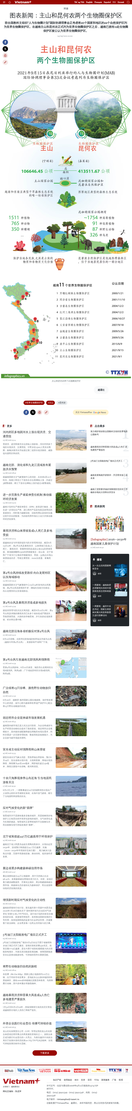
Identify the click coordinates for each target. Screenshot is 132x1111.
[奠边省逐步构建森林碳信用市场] (71, 876)
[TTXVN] (101, 1070)
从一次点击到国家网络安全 (101, 567)
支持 (83, 1080)
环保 (66, 8)
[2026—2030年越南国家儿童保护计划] (109, 523)
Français (98, 2)
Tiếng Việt (79, 2)
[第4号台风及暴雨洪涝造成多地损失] (71, 610)
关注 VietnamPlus (83, 412)
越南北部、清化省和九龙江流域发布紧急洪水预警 (27, 467)
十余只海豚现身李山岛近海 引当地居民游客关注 (27, 780)
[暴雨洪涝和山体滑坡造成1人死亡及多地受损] (71, 539)
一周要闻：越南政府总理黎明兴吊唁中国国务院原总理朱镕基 (101, 588)
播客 (99, 559)
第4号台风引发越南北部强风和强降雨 (26, 659)
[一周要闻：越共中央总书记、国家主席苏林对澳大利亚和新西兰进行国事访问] (120, 611)
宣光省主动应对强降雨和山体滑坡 (24, 749)
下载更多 (44, 1053)
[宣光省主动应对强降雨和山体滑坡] (71, 757)
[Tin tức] (124, 1070)
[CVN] (31, 1070)
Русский (121, 2)
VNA (96, 1080)
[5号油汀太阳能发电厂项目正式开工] (71, 943)
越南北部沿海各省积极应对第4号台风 (26, 631)
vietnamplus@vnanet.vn (68, 1099)
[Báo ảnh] (67, 1070)
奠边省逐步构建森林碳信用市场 (23, 868)
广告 (114, 1080)
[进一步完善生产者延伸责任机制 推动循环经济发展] (71, 503)
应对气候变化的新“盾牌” (18, 807)
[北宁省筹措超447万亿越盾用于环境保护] (71, 844)
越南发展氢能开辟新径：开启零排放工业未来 (109, 476)
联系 (121, 1080)
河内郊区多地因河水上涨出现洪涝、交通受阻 (27, 434)
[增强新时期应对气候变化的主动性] (71, 908)
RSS (76, 1080)
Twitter (5, 49)
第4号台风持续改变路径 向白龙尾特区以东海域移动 (26, 575)
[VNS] (12, 1070)
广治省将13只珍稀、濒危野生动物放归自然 (27, 690)
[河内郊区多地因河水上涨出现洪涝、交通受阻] (71, 440)
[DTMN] (48, 1070)
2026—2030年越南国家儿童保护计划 (108, 541)
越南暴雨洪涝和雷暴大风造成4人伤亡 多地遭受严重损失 (26, 997)
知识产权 (57, 1080)
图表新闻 (100, 506)
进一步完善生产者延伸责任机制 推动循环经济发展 (27, 497)
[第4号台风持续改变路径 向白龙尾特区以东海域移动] (71, 581)
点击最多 (100, 426)
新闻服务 (105, 1080)
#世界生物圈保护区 (34, 402)
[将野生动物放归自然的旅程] (71, 974)
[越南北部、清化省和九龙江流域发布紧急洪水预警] (71, 473)
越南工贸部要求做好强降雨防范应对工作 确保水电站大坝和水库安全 (109, 490)
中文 (114, 2)
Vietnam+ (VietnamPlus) (23, 2)
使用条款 (68, 1080)
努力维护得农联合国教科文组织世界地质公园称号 (109, 433)
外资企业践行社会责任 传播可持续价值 (27, 1023)
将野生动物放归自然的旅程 (20, 966)
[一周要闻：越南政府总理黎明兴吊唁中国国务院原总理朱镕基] (120, 589)
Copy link (5, 62)
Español (107, 2)
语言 (90, 1080)
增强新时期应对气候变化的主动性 (24, 899)
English (89, 2)
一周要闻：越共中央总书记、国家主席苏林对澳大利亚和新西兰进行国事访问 (101, 611)
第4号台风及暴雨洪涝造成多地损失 (25, 602)
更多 (9, 426)
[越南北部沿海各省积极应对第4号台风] (71, 639)
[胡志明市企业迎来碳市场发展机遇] (71, 726)
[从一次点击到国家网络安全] (120, 570)
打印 (5, 55)
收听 (99, 574)
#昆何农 (62, 402)
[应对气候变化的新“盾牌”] (71, 816)
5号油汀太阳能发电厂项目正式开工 (25, 934)
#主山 (50, 402)
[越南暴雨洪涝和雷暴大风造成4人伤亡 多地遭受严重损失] (71, 1003)
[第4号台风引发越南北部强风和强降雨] (71, 667)
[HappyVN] (85, 1070)
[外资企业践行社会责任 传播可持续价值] (71, 1031)
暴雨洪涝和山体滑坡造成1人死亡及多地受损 (27, 532)
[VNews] (113, 1070)
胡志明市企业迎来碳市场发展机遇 (24, 717)
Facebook (5, 42)
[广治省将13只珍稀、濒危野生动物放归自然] (71, 696)
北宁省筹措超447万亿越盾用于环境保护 (28, 836)
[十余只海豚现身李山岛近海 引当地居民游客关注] (71, 786)
